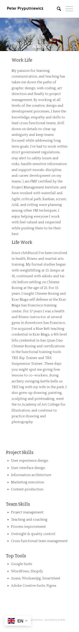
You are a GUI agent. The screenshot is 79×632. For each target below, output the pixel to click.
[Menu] (67, 9)
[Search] (56, 9)
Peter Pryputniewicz (32, 620)
